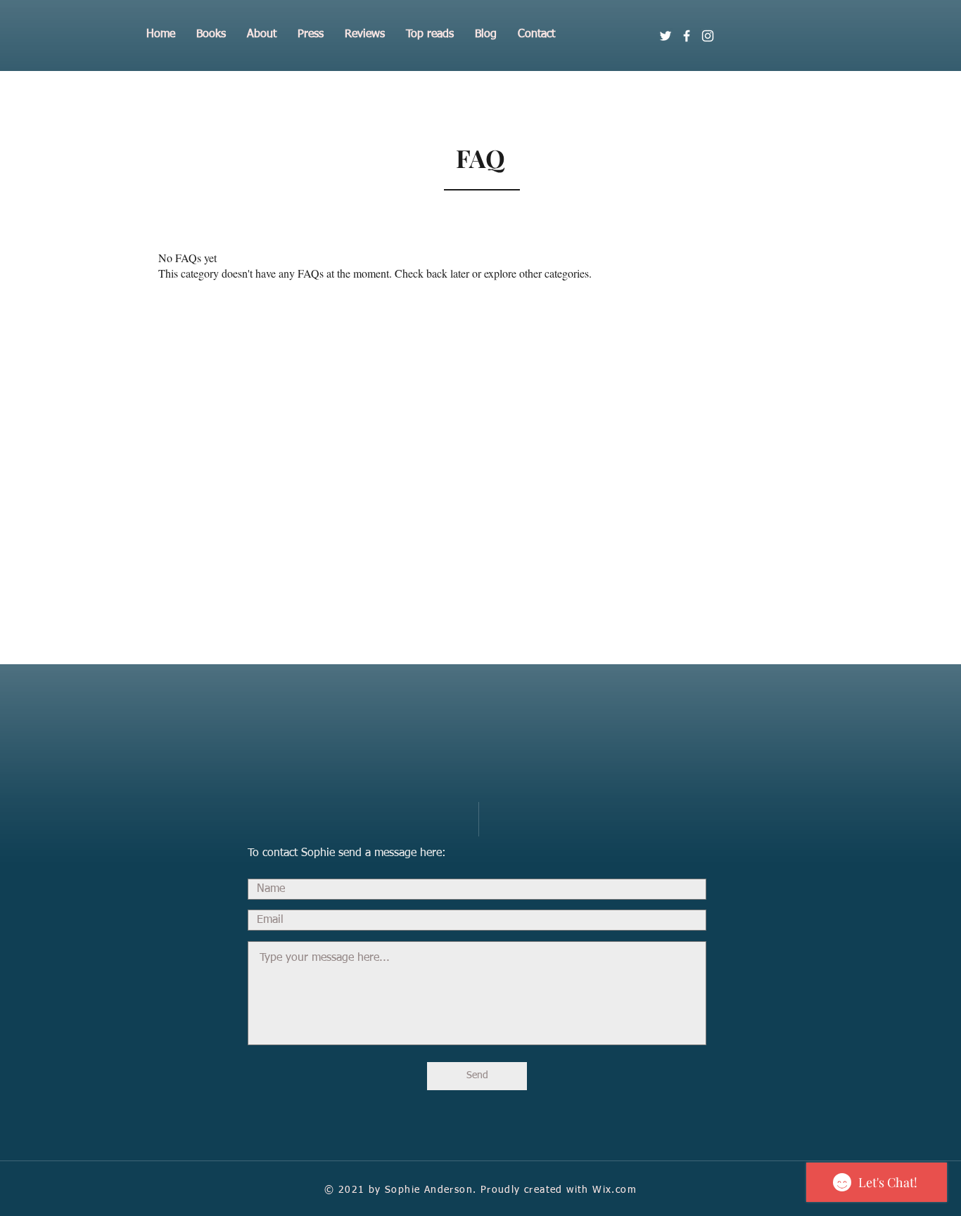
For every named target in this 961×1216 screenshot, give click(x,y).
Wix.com (614, 1190)
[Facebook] (686, 36)
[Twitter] (665, 36)
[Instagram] (707, 36)
